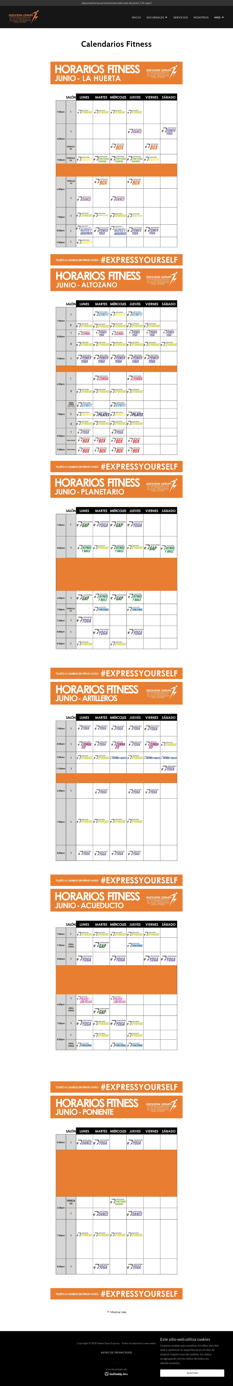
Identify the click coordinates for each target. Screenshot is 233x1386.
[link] (24, 16)
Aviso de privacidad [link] (116, 1352)
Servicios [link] (180, 17)
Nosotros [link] (201, 17)
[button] (157, 17)
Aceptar (192, 1373)
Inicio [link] (136, 17)
